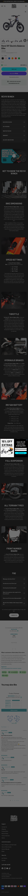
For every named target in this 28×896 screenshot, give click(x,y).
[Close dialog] (26, 439)
